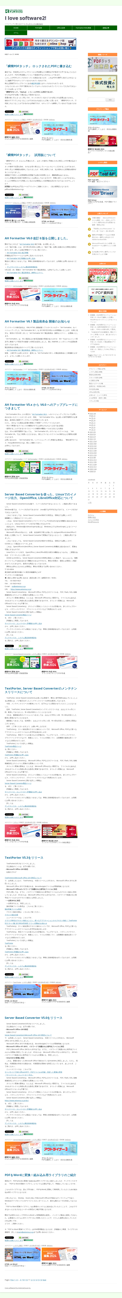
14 (36, 1280)
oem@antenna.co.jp (26, 1232)
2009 (93, 469)
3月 (93, 425)
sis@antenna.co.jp (19, 586)
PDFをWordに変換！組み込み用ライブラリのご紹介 (40, 1175)
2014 (92, 457)
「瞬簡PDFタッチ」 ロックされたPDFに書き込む (38, 66)
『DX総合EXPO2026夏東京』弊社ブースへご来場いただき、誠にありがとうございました (103, 334)
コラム (15, 33)
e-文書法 (92, 380)
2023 (92, 437)
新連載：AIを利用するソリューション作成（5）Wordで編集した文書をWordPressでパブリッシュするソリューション (103, 318)
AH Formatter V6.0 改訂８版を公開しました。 (37, 238)
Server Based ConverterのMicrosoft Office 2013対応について (28, 1035)
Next (44, 1280)
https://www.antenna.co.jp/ (21, 589)
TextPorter (9, 943)
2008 (92, 471)
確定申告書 (35, 83)
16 (41, 1280)
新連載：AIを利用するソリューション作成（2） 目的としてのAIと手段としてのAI (103, 349)
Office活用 (61, 28)
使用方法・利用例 (95, 386)
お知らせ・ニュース (96, 395)
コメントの (93, 520)
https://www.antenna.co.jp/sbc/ (17, 1100)
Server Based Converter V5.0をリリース (34, 1018)
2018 (93, 448)
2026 (92, 413)
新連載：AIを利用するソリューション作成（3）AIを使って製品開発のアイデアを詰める (103, 341)
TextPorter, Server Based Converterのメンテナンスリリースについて (41, 690)
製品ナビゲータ (94, 383)
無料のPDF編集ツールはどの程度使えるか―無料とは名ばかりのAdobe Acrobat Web (103, 237)
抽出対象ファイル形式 (13, 909)
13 (34, 1280)
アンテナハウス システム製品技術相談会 (22, 267)
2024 (92, 434)
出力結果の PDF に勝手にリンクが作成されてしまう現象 (104, 253)
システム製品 (36, 654)
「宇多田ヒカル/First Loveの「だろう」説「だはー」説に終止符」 (103, 230)
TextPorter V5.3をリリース (24, 857)
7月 (93, 418)
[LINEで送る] (23, 112)
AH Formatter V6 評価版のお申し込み (21, 258)
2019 (93, 446)
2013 (93, 460)
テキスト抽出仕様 (11, 915)
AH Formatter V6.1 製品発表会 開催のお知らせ (37, 321)
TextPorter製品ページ (13, 746)
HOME (15, 28)
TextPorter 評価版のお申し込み (17, 755)
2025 (92, 432)
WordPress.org (93, 522)
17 (89, 494)
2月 (93, 427)
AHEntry (52, 120)
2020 (93, 444)
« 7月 (90, 502)
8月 (93, 416)
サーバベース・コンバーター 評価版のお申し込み (23, 623)
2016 (93, 453)
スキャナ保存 (93, 378)
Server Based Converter (22, 654)
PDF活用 (38, 28)
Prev (12, 1280)
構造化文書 (93, 375)
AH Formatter (18, 286)
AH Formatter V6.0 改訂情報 (17, 253)
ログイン (91, 515)
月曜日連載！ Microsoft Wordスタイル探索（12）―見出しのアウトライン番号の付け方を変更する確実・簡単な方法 (104, 221)
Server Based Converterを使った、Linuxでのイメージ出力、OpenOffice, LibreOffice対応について (40, 496)
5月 (93, 423)
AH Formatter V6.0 (27, 244)
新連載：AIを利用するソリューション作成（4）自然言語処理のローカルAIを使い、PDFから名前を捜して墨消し (103, 327)
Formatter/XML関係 (83, 28)
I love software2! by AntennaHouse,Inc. (18, 1288)
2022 (92, 439)
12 (32, 1280)
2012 (93, 462)
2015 (93, 455)
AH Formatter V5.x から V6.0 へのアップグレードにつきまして (41, 406)
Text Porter (17, 982)
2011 (93, 464)
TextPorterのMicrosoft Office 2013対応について (23, 878)
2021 (93, 441)
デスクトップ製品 (19, 120)
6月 (93, 420)
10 (27, 1280)
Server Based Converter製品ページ (18, 615)
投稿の (92, 517)
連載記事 (106, 28)
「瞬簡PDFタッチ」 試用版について (30, 155)
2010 (93, 467)
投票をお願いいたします (14, 114)
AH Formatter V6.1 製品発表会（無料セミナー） (25, 272)
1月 (93, 430)
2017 (93, 451)
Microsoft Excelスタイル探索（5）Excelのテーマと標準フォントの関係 (104, 245)
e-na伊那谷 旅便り (96, 398)
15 (39, 1280)
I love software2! (25, 17)
